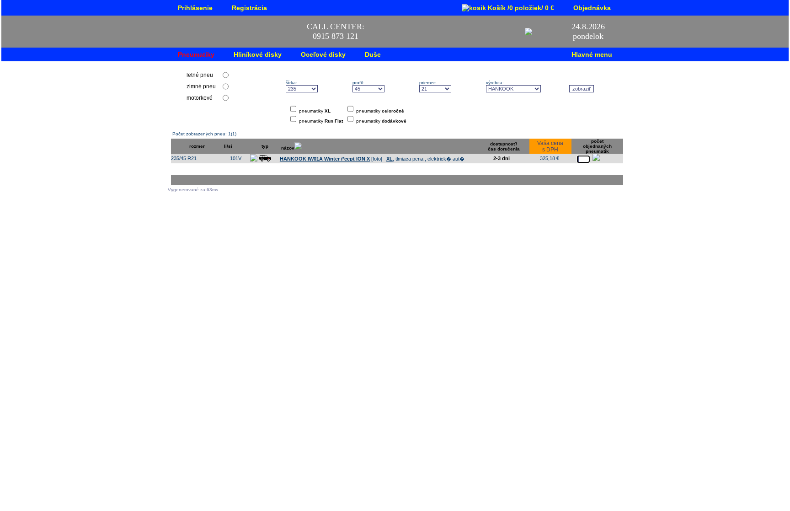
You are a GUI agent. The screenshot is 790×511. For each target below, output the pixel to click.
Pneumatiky (196, 54)
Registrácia (249, 7)
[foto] (331, 158)
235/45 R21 (184, 158)
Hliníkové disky (258, 54)
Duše (373, 54)
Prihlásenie (195, 7)
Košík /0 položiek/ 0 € (520, 7)
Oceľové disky (323, 54)
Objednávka (592, 7)
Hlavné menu (591, 54)
